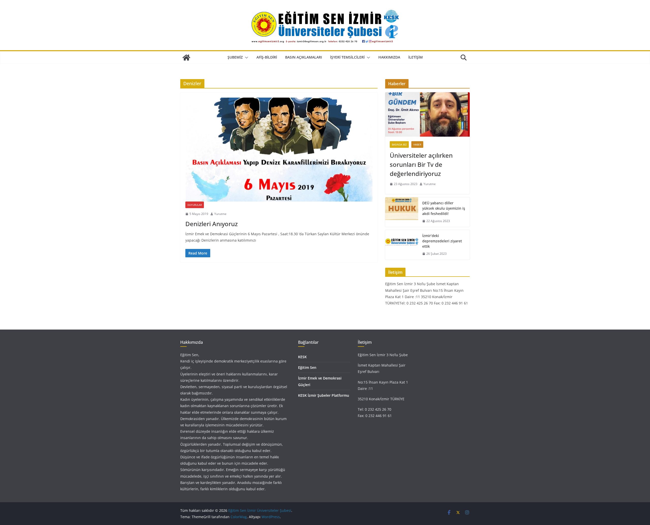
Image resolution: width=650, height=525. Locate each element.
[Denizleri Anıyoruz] (278, 150)
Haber (417, 144)
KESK (302, 356)
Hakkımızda (389, 57)
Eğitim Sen (307, 367)
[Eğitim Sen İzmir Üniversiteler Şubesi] (186, 57)
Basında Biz (399, 144)
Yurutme (220, 214)
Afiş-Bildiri (266, 57)
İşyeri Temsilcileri (347, 57)
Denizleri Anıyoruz (211, 224)
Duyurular (194, 205)
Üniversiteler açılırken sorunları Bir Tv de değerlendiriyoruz (421, 164)
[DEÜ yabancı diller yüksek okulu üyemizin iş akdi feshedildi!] (401, 212)
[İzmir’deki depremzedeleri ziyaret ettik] (401, 245)
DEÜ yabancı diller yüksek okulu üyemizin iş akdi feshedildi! (443, 208)
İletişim (415, 57)
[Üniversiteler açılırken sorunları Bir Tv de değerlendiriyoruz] (427, 114)
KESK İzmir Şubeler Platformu (323, 395)
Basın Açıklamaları (303, 57)
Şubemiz (235, 57)
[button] (245, 57)
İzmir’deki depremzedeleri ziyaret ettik (442, 241)
